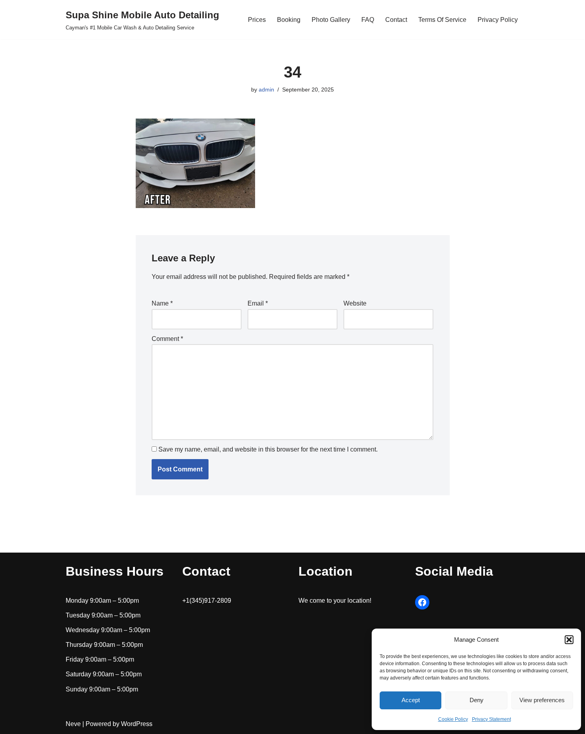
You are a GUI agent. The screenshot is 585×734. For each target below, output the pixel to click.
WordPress (136, 723)
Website (355, 303)
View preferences (542, 700)
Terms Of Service (442, 19)
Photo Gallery (331, 19)
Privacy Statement (491, 719)
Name (162, 303)
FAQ (367, 19)
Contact (396, 19)
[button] (569, 640)
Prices (257, 19)
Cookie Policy (453, 719)
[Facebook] (422, 602)
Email (258, 303)
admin (266, 89)
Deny (477, 700)
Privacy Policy (498, 19)
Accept (411, 700)
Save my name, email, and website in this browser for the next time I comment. (268, 449)
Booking (288, 19)
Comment (167, 338)
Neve (73, 723)
